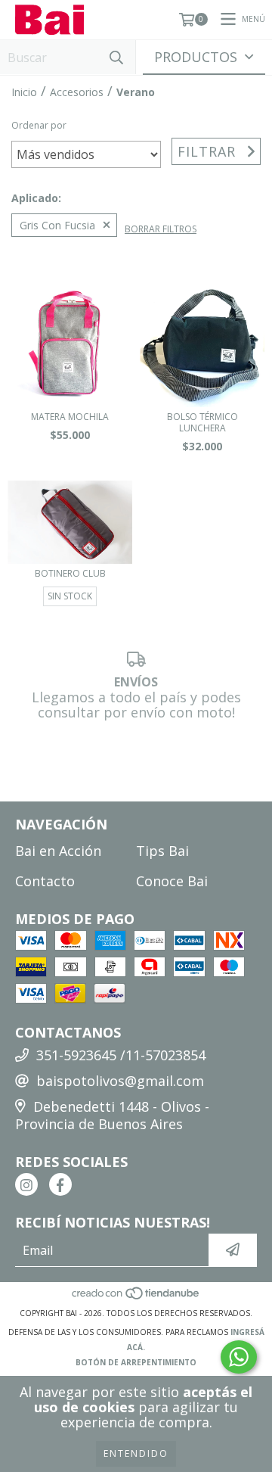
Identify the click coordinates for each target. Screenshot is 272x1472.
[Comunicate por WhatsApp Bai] (239, 1357)
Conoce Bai (172, 880)
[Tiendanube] (136, 1298)
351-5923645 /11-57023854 (121, 1055)
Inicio (24, 92)
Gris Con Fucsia (57, 225)
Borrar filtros (160, 229)
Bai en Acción (58, 850)
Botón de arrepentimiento (136, 1362)
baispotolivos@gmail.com (120, 1080)
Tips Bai (162, 850)
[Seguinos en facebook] (60, 1184)
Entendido (136, 1453)
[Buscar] (116, 57)
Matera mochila (70, 416)
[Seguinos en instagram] (26, 1184)
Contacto (45, 880)
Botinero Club (70, 573)
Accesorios (77, 92)
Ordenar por (38, 125)
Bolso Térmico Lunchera (202, 422)
